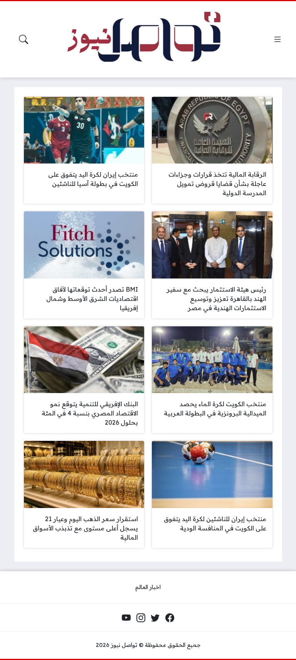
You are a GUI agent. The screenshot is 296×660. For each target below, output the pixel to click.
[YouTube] (126, 618)
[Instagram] (141, 618)
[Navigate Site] (277, 39)
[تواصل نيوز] (153, 39)
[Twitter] (155, 618)
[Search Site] (23, 39)
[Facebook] (169, 618)
